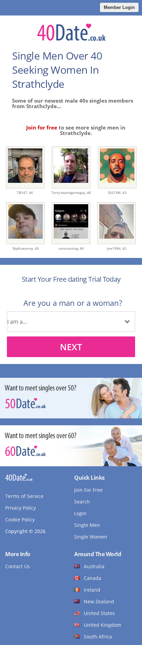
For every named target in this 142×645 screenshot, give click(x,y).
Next (71, 347)
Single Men (87, 525)
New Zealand (99, 601)
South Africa (98, 636)
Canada (92, 578)
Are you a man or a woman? (72, 303)
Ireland (92, 589)
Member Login (119, 7)
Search (82, 501)
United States (99, 613)
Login (80, 513)
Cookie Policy (20, 519)
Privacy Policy (20, 507)
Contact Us (17, 566)
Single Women (90, 536)
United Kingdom (102, 625)
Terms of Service (24, 496)
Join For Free (88, 490)
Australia (94, 566)
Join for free (41, 127)
